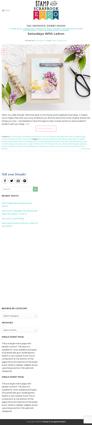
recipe (4, 146)
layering (79, 141)
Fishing (29, 141)
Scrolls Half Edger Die (30, 146)
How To (50, 29)
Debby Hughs (7, 141)
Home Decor (40, 29)
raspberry (83, 144)
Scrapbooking (29, 30)
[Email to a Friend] (18, 181)
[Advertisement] (46, 160)
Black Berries (63, 139)
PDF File (47, 144)
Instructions (55, 141)
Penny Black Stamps (70, 144)
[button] (6, 10)
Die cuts (23, 141)
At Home (13, 29)
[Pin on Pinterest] (25, 181)
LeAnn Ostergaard (59, 40)
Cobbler (81, 139)
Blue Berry (73, 139)
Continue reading (46, 128)
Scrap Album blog (15, 146)
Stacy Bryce (44, 146)
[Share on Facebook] (5, 181)
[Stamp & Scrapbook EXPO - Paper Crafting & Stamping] (46, 10)
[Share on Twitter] (12, 181)
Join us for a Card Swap (13, 218)
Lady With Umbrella (67, 141)
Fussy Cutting (45, 141)
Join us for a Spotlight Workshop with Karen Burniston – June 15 (20, 212)
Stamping (64, 30)
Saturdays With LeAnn (72, 29)
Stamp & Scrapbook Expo (48, 30)
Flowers (36, 141)
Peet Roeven (57, 144)
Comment (85, 149)
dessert (16, 141)
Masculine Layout (21, 144)
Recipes (58, 29)
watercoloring (67, 146)
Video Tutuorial (56, 146)
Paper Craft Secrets (36, 144)
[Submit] (35, 189)
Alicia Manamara (44, 139)
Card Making (28, 29)
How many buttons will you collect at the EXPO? (20, 224)
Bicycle (55, 139)
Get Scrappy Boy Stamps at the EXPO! (17, 204)
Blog (19, 29)
